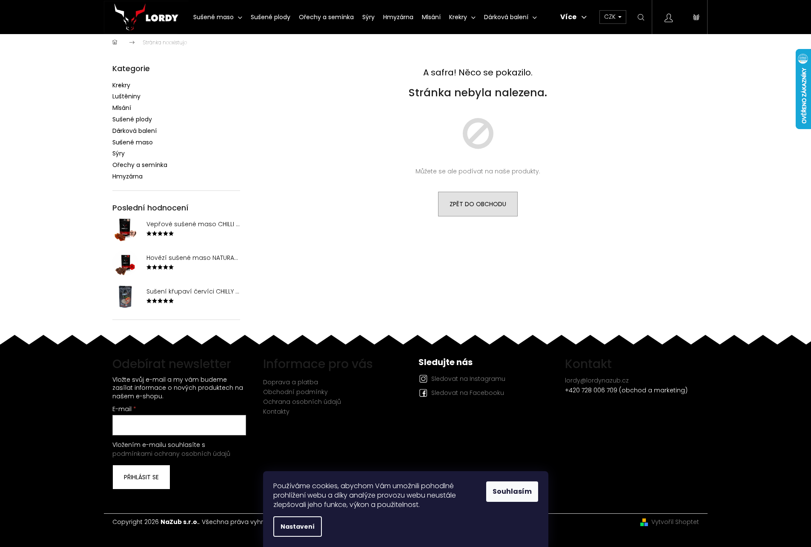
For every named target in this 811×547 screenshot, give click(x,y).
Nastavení (298, 526)
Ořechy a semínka (139, 165)
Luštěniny (126, 96)
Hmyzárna (127, 176)
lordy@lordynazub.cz (597, 380)
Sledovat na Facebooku (467, 393)
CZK (610, 16)
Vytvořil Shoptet (675, 522)
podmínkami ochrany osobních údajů (171, 453)
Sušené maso (132, 142)
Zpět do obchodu (478, 204)
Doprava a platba (290, 382)
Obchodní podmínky (295, 392)
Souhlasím (512, 491)
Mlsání (121, 108)
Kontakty (276, 411)
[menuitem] (217, 17)
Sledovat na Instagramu (468, 378)
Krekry (121, 85)
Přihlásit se (141, 477)
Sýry (118, 153)
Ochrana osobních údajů (302, 401)
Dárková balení (134, 131)
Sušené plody (132, 119)
